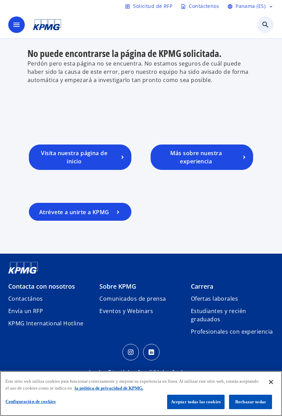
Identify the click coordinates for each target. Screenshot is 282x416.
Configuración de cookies (31, 401)
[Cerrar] (271, 382)
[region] (141, 393)
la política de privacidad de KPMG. (109, 388)
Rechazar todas (250, 401)
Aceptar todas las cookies (196, 401)
